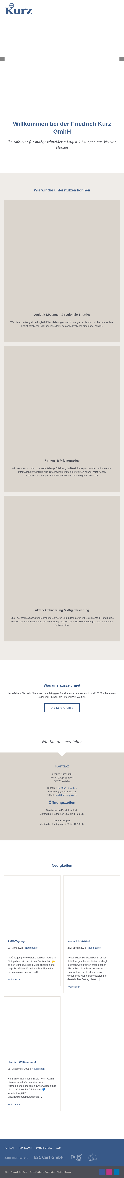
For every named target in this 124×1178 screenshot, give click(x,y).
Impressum (25, 1148)
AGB (58, 1148)
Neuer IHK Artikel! (79, 941)
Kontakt (9, 1148)
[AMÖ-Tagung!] (32, 903)
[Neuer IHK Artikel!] (92, 903)
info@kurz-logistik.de (66, 795)
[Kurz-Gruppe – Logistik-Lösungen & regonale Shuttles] (62, 201)
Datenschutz (44, 1148)
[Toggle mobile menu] (117, 9)
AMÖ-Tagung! (17, 941)
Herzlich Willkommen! (22, 1062)
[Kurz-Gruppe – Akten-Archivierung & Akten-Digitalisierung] (62, 496)
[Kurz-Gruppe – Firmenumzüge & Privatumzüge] (62, 347)
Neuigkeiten (31, 948)
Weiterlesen (14, 979)
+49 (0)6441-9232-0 (66, 788)
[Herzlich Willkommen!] (32, 1025)
